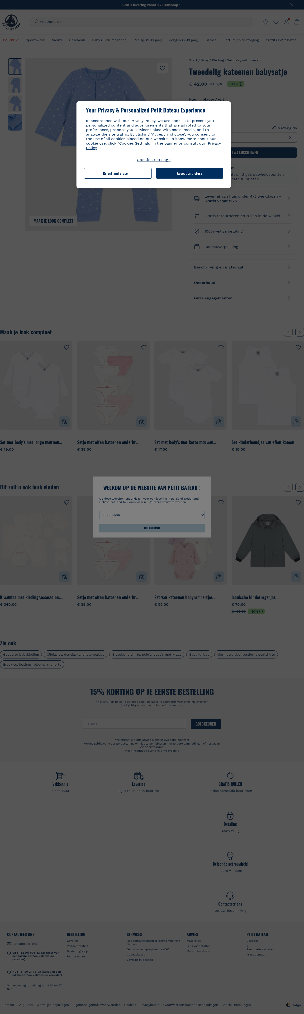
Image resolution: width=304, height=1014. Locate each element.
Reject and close (115, 173)
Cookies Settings (154, 159)
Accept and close (189, 173)
